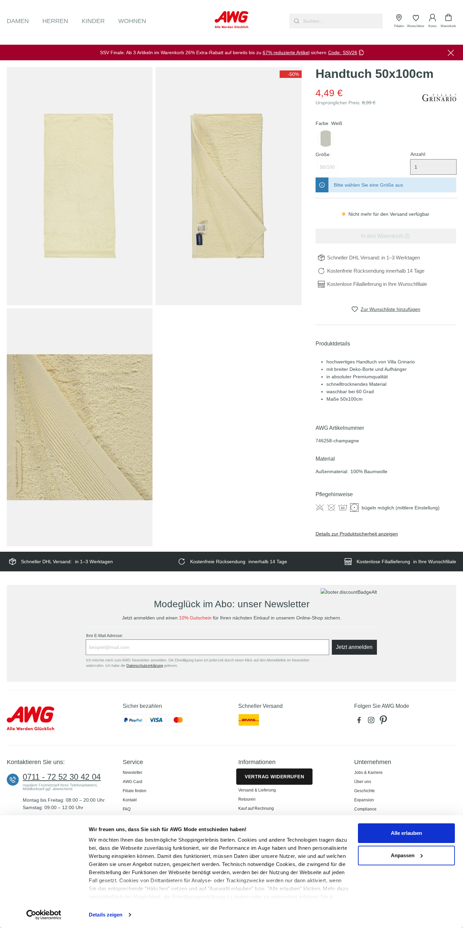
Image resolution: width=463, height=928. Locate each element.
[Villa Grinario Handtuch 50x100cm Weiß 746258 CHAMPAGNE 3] (80, 427)
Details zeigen (105, 915)
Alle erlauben (406, 833)
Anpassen (403, 855)
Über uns (362, 781)
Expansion (364, 800)
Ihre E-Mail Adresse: (104, 635)
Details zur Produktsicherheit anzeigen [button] (357, 533)
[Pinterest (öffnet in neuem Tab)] (384, 721)
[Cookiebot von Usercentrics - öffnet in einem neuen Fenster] (44, 915)
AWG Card (132, 781)
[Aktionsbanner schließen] (451, 52)
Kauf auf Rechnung (256, 808)
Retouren (247, 799)
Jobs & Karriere (368, 772)
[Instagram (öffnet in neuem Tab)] (372, 721)
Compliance (365, 809)
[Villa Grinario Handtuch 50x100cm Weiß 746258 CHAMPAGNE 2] (228, 186)
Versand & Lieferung (257, 790)
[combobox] (342, 21)
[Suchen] (295, 21)
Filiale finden (134, 790)
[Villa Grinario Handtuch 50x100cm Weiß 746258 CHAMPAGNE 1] (80, 186)
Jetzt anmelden (354, 647)
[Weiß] (325, 138)
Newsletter (132, 772)
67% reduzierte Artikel (286, 52)
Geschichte (364, 790)
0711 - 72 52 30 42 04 (62, 777)
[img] (291, 74)
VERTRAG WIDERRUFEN (274, 776)
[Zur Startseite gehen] (231, 19)
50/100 (327, 167)
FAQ (126, 809)
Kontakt (130, 800)
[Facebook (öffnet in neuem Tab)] (360, 721)
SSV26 (350, 52)
